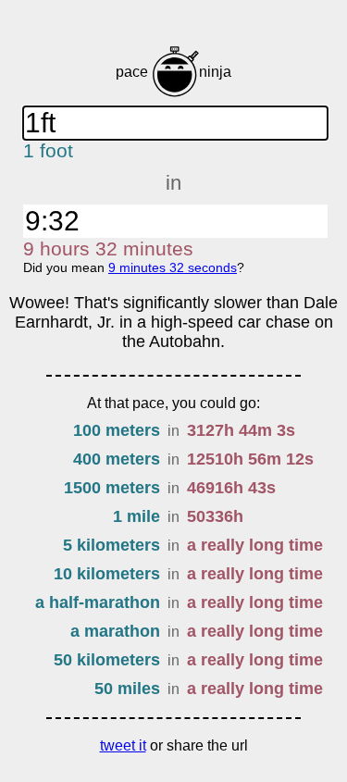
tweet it (123, 745)
